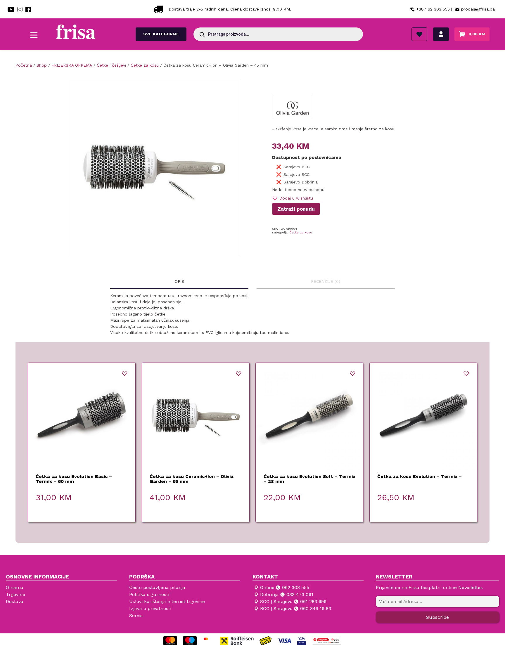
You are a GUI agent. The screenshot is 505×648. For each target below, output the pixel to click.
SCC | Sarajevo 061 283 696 (293, 601)
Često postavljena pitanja (157, 587)
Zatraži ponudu (296, 209)
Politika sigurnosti (149, 594)
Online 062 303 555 (284, 587)
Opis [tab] (179, 281)
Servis (136, 615)
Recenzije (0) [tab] (325, 281)
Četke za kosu (301, 232)
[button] (292, 198)
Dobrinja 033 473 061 (286, 594)
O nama (14, 587)
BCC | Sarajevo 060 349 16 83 (295, 608)
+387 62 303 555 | (434, 9)
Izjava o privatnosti (150, 608)
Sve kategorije (161, 34)
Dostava (14, 601)
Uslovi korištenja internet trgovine (167, 601)
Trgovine (15, 594)
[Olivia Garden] (292, 108)
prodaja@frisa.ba (478, 9)
